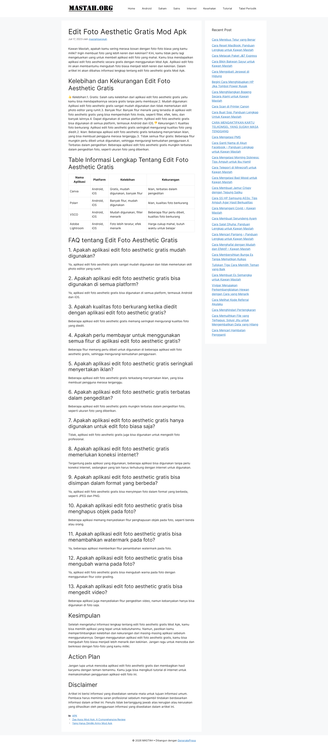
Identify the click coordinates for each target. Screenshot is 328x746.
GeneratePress (187, 740)
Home (131, 8)
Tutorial (227, 8)
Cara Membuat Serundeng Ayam (234, 218)
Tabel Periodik (247, 8)
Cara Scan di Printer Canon (230, 106)
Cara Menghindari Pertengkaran (234, 310)
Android (147, 8)
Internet (191, 8)
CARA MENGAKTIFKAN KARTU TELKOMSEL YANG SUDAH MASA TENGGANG (235, 127)
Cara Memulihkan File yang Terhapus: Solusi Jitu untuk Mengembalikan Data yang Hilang (235, 320)
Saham (162, 8)
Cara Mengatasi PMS (226, 137)
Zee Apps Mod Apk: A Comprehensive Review (99, 719)
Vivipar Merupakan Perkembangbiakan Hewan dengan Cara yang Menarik (230, 290)
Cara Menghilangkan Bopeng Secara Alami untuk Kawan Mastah (231, 96)
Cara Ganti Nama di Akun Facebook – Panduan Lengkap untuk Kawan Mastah (233, 147)
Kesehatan (209, 8)
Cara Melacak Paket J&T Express (234, 55)
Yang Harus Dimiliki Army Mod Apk (92, 723)
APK (74, 715)
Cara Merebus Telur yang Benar (233, 39)
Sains (176, 8)
